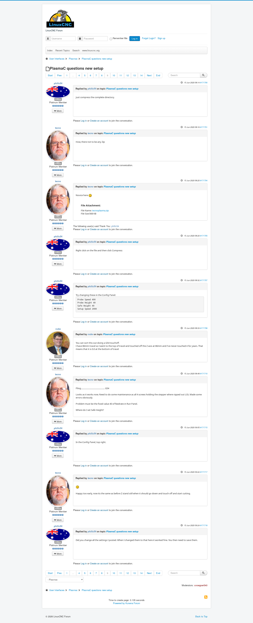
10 (114, 75)
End (158, 75)
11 (120, 75)
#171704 (203, 180)
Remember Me (120, 38)
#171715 (203, 427)
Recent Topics (62, 50)
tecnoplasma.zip (100, 210)
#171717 (203, 472)
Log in (135, 38)
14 (141, 75)
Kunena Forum (132, 603)
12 (127, 75)
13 (134, 75)
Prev (59, 75)
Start (50, 75)
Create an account (99, 120)
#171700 (203, 82)
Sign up (162, 38)
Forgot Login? (149, 38)
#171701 (203, 127)
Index (50, 50)
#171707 (203, 280)
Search (76, 50)
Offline (58, 99)
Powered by (119, 603)
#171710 (203, 373)
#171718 (203, 525)
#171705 (203, 235)
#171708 (203, 328)
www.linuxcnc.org (90, 50)
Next (149, 75)
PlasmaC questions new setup (122, 88)
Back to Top (201, 616)
